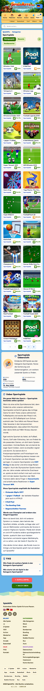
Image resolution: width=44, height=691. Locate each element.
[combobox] (24, 26)
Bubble (25, 635)
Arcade (5, 641)
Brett (25, 627)
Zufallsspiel (23, 580)
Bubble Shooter (28, 638)
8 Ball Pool (10, 502)
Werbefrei (6, 635)
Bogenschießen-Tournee (16, 509)
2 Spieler (6, 627)
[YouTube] (15, 614)
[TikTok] (5, 614)
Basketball (20, 21)
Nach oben (23, 586)
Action (5, 632)
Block (25, 624)
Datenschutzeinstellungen (31, 653)
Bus (24, 641)
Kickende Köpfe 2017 (14, 492)
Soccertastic (33, 479)
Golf (28, 21)
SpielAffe (6, 32)
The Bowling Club (13, 505)
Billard (34, 21)
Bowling (26, 632)
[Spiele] (39, 6)
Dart (40, 21)
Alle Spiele (7, 621)
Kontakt (6, 652)
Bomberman (27, 630)
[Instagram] (10, 614)
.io (4, 624)
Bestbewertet (9, 43)
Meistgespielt (9, 39)
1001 (5, 630)
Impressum (27, 660)
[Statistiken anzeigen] (39, 39)
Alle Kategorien (28, 621)
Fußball (12, 21)
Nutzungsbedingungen (31, 657)
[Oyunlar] (11, 610)
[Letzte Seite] (34, 347)
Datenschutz (27, 650)
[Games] (4, 610)
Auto (25, 644)
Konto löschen (28, 663)
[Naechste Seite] (29, 347)
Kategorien (16, 32)
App (4, 638)
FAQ (4, 650)
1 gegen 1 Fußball (13, 496)
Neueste (21, 39)
